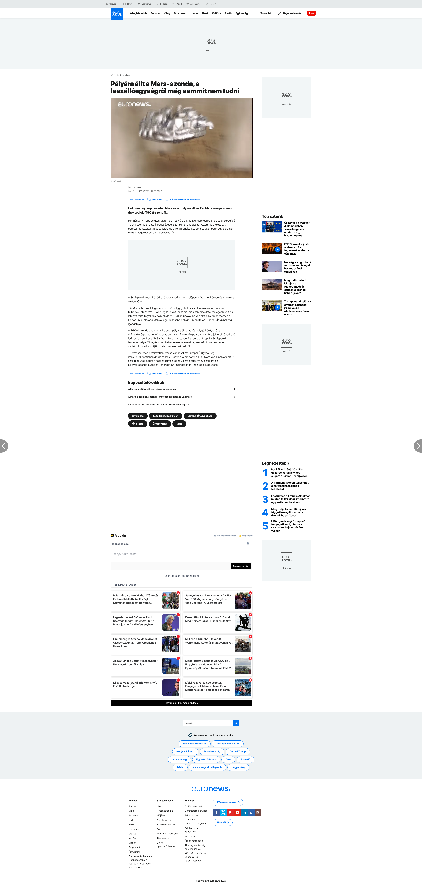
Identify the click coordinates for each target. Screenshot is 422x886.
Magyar (112, 4)
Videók (132, 842)
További (189, 800)
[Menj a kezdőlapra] (117, 14)
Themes (133, 800)
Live (311, 13)
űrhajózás (138, 415)
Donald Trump (238, 751)
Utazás (194, 13)
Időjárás (161, 815)
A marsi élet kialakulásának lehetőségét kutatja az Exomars (160, 396)
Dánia (180, 767)
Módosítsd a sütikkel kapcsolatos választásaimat (196, 857)
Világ (167, 13)
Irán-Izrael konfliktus (194, 743)
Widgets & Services (167, 833)
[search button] (207, 4)
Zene (228, 759)
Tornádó (245, 759)
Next (205, 13)
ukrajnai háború (185, 751)
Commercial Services (196, 810)
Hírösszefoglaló (165, 810)
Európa (155, 13)
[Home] (112, 75)
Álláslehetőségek (194, 840)
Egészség (242, 13)
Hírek (118, 75)
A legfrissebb (138, 13)
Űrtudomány (160, 423)
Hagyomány (238, 767)
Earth (228, 13)
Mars (179, 423)
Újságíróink (134, 851)
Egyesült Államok (206, 759)
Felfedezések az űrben (165, 415)
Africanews (163, 838)
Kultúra (216, 13)
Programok (134, 847)
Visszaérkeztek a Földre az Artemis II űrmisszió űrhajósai (159, 404)
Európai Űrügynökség (200, 415)
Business (179, 13)
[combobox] (223, 4)
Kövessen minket (166, 824)
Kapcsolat (190, 836)
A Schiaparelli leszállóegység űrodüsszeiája (152, 389)
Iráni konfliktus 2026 (228, 743)
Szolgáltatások (165, 800)
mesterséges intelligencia (207, 767)
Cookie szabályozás (195, 823)
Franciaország (212, 751)
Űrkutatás (137, 423)
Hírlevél (221, 822)
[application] (182, 138)
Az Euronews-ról (193, 806)
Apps (159, 829)
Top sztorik (272, 216)
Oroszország (179, 759)
